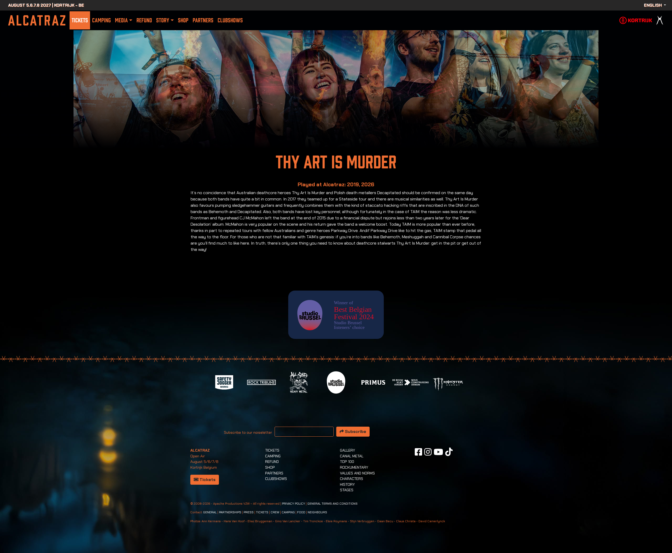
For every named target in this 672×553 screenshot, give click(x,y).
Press (249, 512)
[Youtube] (438, 452)
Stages (346, 490)
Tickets (80, 20)
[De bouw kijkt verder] (410, 382)
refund (144, 20)
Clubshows (230, 20)
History (347, 484)
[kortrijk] (635, 20)
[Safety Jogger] (224, 382)
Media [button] (121, 20)
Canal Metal (351, 456)
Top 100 (347, 461)
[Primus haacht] (373, 382)
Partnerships (230, 512)
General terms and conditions (332, 504)
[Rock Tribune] (261, 382)
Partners (203, 20)
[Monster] (448, 383)
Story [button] (162, 20)
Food (301, 512)
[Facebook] (418, 452)
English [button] (653, 5)
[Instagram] (428, 452)
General (210, 512)
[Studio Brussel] (336, 382)
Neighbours (317, 512)
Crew (275, 512)
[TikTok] (449, 452)
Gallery (347, 450)
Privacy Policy (293, 504)
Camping (101, 20)
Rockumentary (354, 467)
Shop (183, 20)
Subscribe (355, 431)
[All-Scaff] (299, 382)
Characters (351, 478)
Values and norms (357, 473)
